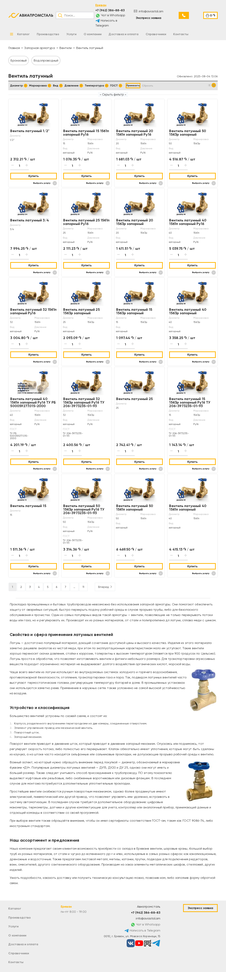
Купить (33, 176)
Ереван (100, 5)
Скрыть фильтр (113, 94)
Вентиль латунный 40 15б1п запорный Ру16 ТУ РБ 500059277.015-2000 (33, 402)
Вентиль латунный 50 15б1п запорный (134, 507)
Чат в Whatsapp (112, 15)
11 (83, 587)
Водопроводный (46, 60)
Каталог (14, 908)
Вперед (103, 587)
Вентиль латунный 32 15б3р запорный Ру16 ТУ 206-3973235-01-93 (83, 402)
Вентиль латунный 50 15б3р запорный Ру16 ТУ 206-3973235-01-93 (83, 509)
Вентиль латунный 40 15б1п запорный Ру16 (187, 222)
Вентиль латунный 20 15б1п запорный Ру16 (134, 133)
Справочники (18, 953)
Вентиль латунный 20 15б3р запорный (134, 222)
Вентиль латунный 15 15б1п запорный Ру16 (86, 133)
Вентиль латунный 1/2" (29, 131)
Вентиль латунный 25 (134, 399)
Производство (19, 917)
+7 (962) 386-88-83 (110, 10)
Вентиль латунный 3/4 (29, 220)
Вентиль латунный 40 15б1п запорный (187, 507)
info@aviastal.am (150, 11)
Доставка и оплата (23, 944)
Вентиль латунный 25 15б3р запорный (81, 311)
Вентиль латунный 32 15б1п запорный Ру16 (33, 311)
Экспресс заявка (148, 18)
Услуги (13, 926)
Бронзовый (18, 60)
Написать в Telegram (106, 23)
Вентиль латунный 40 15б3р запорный (187, 311)
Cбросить (147, 85)
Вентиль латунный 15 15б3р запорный (134, 311)
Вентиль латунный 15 (28, 506)
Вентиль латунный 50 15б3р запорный (187, 133)
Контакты (15, 962)
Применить (133, 85)
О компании (17, 935)
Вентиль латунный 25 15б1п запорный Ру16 (86, 222)
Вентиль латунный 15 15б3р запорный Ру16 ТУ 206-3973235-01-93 (189, 402)
